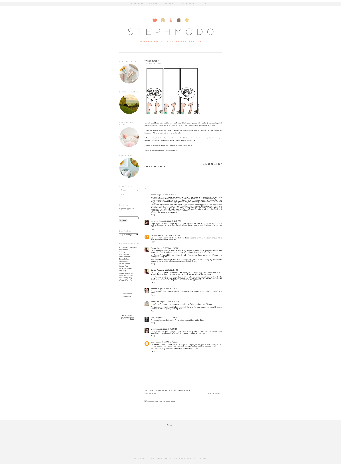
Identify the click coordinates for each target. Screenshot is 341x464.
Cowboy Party (123, 266)
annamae (154, 221)
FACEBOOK (170, 4)
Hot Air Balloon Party (125, 268)
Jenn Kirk (155, 302)
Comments (126, 195)
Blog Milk (190, 459)
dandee (154, 289)
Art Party (122, 252)
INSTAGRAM (188, 4)
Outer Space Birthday (126, 275)
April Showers (123, 249)
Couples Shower (124, 263)
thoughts (159, 166)
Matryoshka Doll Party (126, 273)
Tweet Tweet (152, 61)
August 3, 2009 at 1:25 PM (167, 270)
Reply (153, 215)
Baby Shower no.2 (125, 257)
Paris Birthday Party (125, 278)
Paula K (154, 235)
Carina (153, 248)
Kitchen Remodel (126, 316)
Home (169, 425)
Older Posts (215, 393)
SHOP (204, 4)
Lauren (154, 342)
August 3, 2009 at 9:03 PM (166, 318)
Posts (124, 190)
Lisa (152, 329)
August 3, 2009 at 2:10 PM (168, 289)
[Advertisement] (127, 364)
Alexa (153, 318)
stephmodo (140, 459)
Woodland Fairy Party (126, 280)
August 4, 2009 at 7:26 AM (167, 342)
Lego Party (122, 270)
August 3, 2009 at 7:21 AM (167, 195)
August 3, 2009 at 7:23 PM (170, 302)
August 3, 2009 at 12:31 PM (169, 235)
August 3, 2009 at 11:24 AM (170, 221)
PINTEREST (137, 4)
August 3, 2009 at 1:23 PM (167, 248)
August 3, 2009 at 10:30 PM (166, 329)
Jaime (153, 195)
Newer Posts (152, 393)
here (205, 123)
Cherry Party (123, 261)
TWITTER (154, 4)
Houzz (124, 315)
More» (132, 319)
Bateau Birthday (124, 259)
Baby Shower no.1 (125, 254)
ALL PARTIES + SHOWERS (128, 247)
